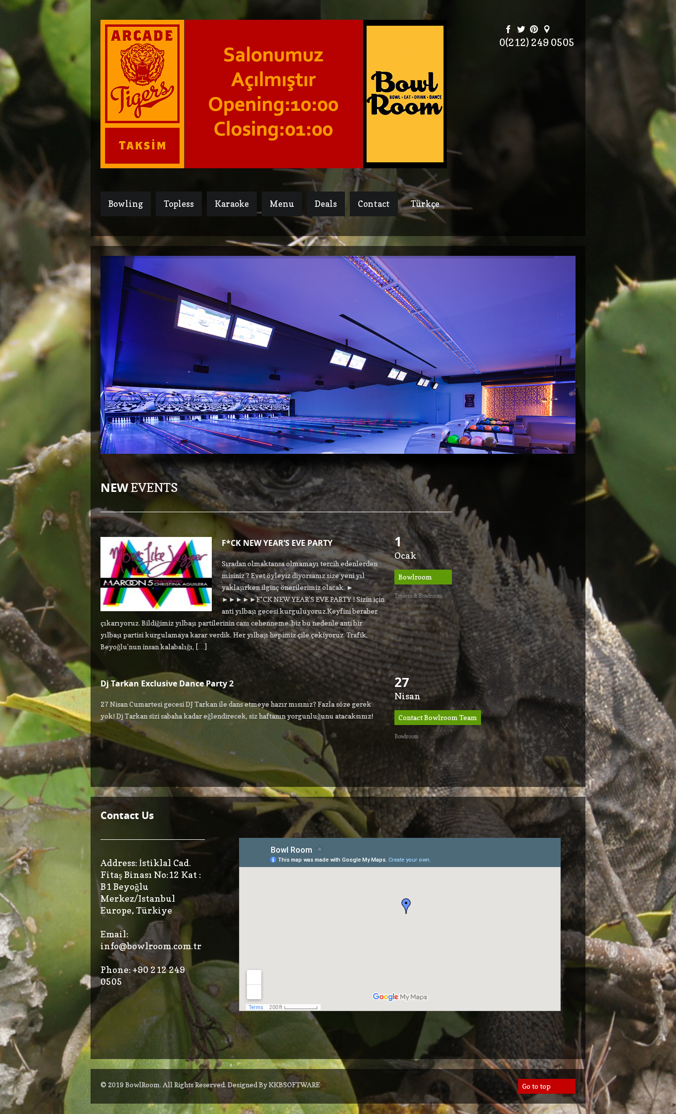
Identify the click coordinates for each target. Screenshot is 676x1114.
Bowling (125, 203)
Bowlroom (415, 577)
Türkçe (425, 203)
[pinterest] (534, 30)
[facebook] (508, 30)
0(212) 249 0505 (537, 42)
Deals (326, 203)
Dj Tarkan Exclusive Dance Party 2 (167, 683)
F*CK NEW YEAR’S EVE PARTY (277, 542)
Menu (282, 203)
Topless (179, 203)
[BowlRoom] (273, 163)
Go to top (536, 1086)
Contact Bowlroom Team (437, 717)
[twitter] (521, 30)
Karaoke (232, 203)
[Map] (547, 30)
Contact (374, 203)
